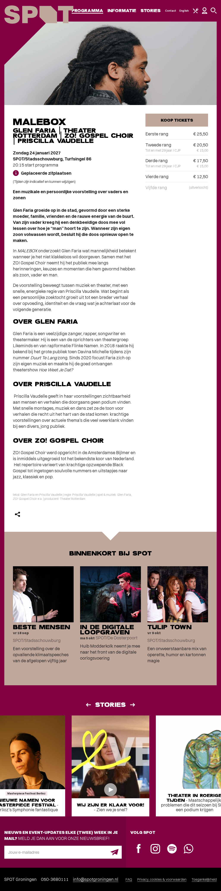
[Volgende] (133, 705)
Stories (150, 10)
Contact (170, 10)
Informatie (121, 10)
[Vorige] (88, 705)
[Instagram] (155, 849)
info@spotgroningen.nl (95, 879)
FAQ (129, 879)
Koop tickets (177, 120)
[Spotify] (172, 849)
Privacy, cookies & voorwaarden (161, 879)
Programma (87, 10)
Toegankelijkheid (204, 879)
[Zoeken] (214, 12)
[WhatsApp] (188, 849)
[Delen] (17, 514)
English (184, 10)
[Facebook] (138, 849)
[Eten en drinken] (196, 12)
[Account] (204, 12)
